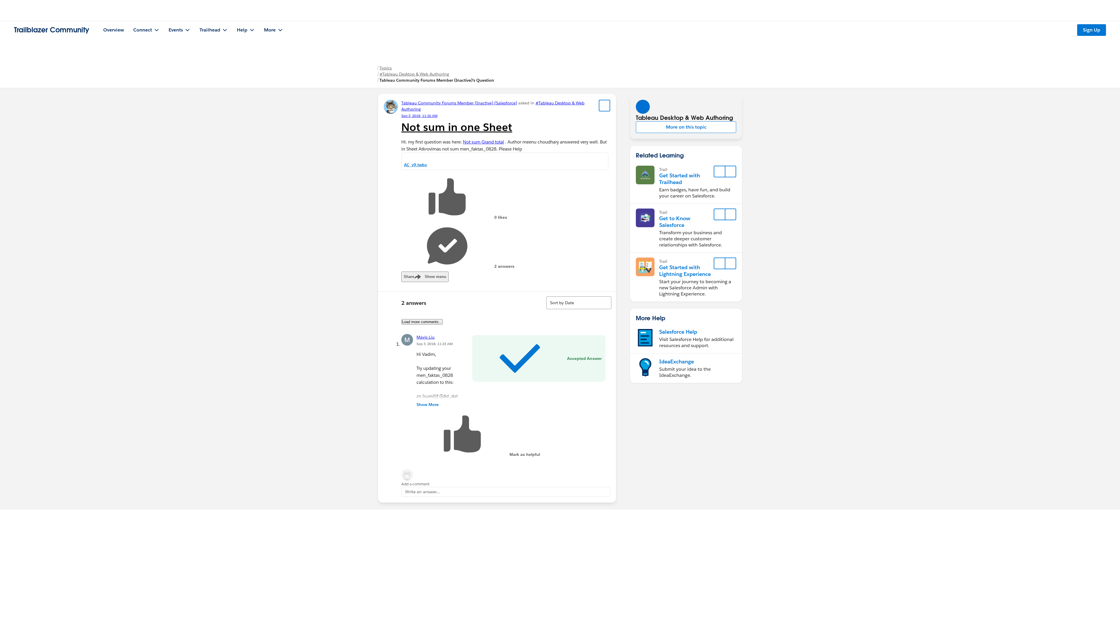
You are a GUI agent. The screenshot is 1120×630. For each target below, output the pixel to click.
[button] (686, 127)
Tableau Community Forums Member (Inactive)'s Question (436, 80)
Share (425, 276)
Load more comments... (422, 322)
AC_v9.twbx (415, 164)
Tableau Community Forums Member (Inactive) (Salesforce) (459, 103)
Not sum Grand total (483, 142)
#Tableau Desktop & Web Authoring (414, 74)
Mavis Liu (425, 337)
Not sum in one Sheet (456, 127)
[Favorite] (604, 105)
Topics (385, 68)
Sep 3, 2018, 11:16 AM (419, 115)
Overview (113, 30)
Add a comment (415, 484)
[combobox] (578, 302)
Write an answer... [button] (422, 491)
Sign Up (1091, 30)
